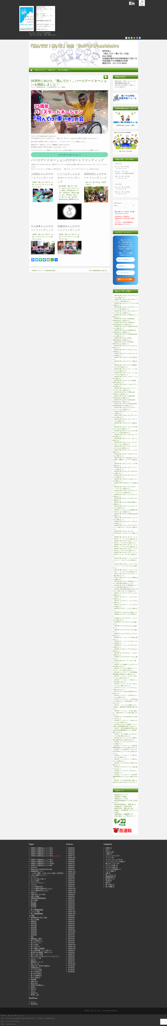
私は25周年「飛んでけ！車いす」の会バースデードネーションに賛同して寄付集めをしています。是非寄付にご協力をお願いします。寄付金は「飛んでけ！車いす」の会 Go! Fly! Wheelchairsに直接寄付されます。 (69, 194)
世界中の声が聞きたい (37, 985)
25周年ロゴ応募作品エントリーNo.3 (42, 850)
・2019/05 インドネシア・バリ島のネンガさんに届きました (125, 756)
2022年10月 (71, 914)
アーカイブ (34, 877)
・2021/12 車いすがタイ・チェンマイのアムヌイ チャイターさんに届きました (125, 571)
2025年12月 (71, 858)
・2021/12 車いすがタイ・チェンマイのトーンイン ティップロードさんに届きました (125, 566)
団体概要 (33, 904)
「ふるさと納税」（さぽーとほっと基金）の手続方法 (47, 873)
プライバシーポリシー (37, 883)
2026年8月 (71, 848)
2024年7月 (71, 879)
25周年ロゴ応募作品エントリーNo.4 (42, 852)
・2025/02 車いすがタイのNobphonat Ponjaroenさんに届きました (124, 331)
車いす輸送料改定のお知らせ (98, 270)
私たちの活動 (63, 70)
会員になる (34, 981)
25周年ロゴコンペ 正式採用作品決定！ (44, 270)
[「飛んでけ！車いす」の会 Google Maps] (132, 38)
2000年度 (34, 923)
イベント (108, 858)
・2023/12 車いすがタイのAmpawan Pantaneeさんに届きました (124, 401)
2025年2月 (71, 869)
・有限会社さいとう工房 (120, 798)
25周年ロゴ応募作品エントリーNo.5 (42, 854)
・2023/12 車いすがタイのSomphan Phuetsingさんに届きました (124, 397)
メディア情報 (110, 871)
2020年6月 (71, 956)
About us (33, 989)
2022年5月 (71, 923)
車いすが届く (35, 944)
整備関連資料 (110, 877)
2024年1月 (71, 886)
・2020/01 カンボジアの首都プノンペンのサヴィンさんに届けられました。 (125, 669)
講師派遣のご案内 (36, 939)
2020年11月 (71, 946)
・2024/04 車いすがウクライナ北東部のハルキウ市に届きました (125, 366)
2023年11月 (71, 890)
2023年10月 (71, 892)
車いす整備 (109, 886)
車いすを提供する (36, 971)
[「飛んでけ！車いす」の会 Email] (129, 38)
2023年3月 (71, 906)
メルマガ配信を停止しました (39, 890)
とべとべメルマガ (111, 856)
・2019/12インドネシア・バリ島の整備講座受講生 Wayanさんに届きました (125, 673)
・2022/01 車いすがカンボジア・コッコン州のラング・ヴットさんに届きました (125, 538)
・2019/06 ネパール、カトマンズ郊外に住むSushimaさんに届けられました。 (125, 739)
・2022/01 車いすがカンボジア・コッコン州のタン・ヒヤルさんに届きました (125, 542)
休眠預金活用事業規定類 (38, 898)
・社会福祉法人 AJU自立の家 (122, 806)
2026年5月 (71, 852)
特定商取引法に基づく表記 (39, 917)
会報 (107, 873)
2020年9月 (71, 950)
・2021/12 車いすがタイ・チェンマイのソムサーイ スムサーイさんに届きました (125, 560)
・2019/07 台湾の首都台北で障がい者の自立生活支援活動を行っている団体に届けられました (125, 730)
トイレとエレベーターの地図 (114, 861)
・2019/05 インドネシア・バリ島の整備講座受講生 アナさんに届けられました (125, 746)
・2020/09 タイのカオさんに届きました (125, 612)
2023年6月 (71, 900)
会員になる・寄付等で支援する (40, 966)
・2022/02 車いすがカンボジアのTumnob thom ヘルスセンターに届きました (125, 533)
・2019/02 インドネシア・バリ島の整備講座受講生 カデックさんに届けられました (125, 776)
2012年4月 (71, 970)
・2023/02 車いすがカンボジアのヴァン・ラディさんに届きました (124, 488)
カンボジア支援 (110, 867)
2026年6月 (71, 850)
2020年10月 (71, 948)
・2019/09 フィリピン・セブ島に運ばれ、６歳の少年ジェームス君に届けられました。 (125, 713)
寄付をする (34, 983)
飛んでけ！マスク (111, 863)
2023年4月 (71, 904)
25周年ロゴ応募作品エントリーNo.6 (45, 857)
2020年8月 (71, 952)
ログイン (33, 1002)
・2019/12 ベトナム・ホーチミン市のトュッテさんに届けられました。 (125, 685)
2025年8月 (71, 861)
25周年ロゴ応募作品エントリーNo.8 (42, 861)
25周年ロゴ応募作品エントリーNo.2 (42, 848)
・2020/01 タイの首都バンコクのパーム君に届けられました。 (125, 665)
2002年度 (34, 927)
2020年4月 (71, 958)
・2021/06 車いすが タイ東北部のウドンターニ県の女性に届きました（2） (125, 582)
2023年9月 (71, 894)
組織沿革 (33, 921)
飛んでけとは (39, 70)
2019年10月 (71, 964)
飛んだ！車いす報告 (37, 954)
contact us (34, 867)
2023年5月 (71, 902)
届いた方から (110, 875)
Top (107, 850)
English (33, 987)
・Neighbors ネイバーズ (120, 795)
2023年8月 (71, 896)
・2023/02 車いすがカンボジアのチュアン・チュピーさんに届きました (125, 491)
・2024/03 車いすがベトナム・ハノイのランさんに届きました (125, 370)
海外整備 (33, 906)
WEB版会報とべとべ (37, 871)
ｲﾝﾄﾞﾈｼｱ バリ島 (36, 958)
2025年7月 (71, 863)
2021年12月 (71, 931)
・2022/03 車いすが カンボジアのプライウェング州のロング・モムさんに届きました (125, 527)
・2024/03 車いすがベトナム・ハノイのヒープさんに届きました (125, 374)
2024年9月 (71, 875)
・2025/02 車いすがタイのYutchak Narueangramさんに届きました (123, 323)
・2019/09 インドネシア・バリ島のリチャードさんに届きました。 (125, 721)
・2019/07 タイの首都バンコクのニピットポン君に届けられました (125, 735)
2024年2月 (71, 885)
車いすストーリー (36, 943)
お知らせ (108, 852)
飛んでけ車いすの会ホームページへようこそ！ (45, 956)
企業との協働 (35, 896)
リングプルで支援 (36, 970)
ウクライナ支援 (110, 865)
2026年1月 (71, 856)
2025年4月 (71, 865)
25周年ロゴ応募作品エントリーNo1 (41, 865)
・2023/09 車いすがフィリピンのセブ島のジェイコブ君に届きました (125, 432)
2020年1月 (71, 962)
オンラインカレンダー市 (113, 859)
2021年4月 (71, 939)
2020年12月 (71, 944)
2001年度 (34, 925)
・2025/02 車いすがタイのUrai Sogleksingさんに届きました (122, 339)
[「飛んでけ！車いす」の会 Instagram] (126, 38)
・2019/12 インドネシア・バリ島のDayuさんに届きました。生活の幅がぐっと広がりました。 (125, 701)
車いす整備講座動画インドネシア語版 (36, 911)
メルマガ (33, 885)
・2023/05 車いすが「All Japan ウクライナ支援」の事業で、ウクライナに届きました (125, 459)
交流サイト (34, 892)
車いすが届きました (37, 941)
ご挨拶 (108, 854)
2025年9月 (71, 859)
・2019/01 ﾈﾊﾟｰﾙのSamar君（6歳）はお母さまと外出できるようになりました (125, 781)
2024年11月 (71, 871)
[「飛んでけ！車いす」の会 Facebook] (137, 38)
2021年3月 (71, 941)
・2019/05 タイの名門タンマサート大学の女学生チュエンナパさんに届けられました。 (125, 751)
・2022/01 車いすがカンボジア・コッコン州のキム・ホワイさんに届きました (125, 549)
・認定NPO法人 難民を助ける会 (123, 808)
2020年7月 (71, 954)
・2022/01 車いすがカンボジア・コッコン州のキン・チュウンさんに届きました (125, 545)
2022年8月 (71, 917)
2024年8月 (71, 877)
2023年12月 (71, 888)
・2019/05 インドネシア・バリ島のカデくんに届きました (125, 760)
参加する (51, 70)
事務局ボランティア (37, 962)
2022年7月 (71, 919)
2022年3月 (71, 927)
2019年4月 (71, 968)
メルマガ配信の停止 (37, 886)
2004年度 (34, 931)
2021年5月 (71, 937)
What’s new (35, 995)
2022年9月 (71, 915)
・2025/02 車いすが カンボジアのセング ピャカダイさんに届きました (125, 312)
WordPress (34, 1004)
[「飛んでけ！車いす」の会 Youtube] (134, 38)
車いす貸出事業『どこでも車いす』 (41, 950)
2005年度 (34, 933)
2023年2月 (71, 908)
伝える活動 (34, 900)
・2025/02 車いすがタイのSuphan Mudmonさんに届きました (123, 343)
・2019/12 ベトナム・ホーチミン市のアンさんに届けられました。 (125, 677)
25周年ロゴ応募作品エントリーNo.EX (42, 863)
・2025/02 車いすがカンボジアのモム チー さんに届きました (125, 296)
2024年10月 (71, 873)
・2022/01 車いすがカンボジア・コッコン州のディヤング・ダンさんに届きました (125, 554)
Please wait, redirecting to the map (41, 869)
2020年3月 (71, 960)
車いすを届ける (35, 977)
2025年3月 (71, 867)
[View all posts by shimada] (54, 87)
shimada (51, 87)
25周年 (63, 87)
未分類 (108, 881)
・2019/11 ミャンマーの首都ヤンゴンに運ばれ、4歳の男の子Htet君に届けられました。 (125, 707)
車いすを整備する (36, 975)
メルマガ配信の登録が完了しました (41, 888)
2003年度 (34, 929)
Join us (33, 991)
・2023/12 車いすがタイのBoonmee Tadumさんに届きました (124, 393)
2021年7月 (71, 935)
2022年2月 (71, 929)
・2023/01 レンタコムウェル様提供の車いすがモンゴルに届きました (125, 511)
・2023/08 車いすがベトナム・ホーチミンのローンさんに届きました (125, 443)
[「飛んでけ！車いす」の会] (83, 53)
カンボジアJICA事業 (112, 869)
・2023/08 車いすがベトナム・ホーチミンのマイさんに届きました (125, 447)
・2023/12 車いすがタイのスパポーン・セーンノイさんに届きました (125, 408)
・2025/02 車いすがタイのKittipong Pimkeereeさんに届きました (123, 319)
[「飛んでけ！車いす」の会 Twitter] (140, 38)
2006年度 (34, 935)
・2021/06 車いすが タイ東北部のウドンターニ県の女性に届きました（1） (125, 586)
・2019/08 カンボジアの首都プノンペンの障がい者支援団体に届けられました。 (125, 725)
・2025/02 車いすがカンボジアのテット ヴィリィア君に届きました (125, 308)
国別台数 (33, 979)
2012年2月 (71, 971)
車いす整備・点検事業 (37, 948)
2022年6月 (71, 921)
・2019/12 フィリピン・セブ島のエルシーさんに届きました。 (125, 696)
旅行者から (109, 879)
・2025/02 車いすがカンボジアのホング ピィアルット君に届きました (125, 300)
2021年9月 (71, 933)
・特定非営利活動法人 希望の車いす (124, 804)
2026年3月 (71, 854)
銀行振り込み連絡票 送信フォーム (41, 952)
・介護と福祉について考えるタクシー (124, 816)
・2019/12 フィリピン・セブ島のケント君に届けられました (125, 681)
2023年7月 (71, 898)
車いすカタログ (35, 946)
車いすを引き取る (36, 973)
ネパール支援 (35, 881)
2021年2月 (71, 943)
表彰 (32, 937)
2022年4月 (71, 925)
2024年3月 (71, 883)
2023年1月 (71, 910)
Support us (34, 993)
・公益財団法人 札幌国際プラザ (123, 814)
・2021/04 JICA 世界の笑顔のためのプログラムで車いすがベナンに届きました (125, 590)
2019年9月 (71, 966)
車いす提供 (109, 885)
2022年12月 (71, 912)
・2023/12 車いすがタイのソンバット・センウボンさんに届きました (125, 389)
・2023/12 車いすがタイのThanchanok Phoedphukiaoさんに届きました (125, 404)
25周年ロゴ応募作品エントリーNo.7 (42, 859)
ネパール (33, 908)
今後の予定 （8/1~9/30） (38, 894)
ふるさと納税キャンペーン (39, 875)
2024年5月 (71, 881)
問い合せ (33, 902)
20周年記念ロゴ (35, 968)
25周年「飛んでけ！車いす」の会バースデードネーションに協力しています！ (42, 184)
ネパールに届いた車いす (38, 879)
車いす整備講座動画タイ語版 (36, 914)
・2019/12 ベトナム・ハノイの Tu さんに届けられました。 (125, 688)
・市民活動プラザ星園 (119, 797)
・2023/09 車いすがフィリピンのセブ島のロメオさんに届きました (125, 428)
